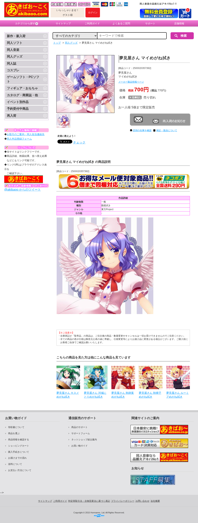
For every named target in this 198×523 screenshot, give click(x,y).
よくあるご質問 (121, 23)
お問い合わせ (142, 501)
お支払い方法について (19, 470)
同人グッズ (14, 56)
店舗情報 (179, 23)
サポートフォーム (80, 433)
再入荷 (11, 115)
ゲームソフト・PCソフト (23, 79)
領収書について (16, 427)
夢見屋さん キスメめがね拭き (67, 394)
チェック (79, 142)
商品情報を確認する (18, 439)
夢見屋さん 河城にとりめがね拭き (95, 394)
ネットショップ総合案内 (84, 439)
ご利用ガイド (92, 23)
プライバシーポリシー (122, 501)
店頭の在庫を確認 (142, 130)
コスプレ (13, 70)
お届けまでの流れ (17, 458)
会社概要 (155, 501)
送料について (15, 464)
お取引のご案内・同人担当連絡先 (25, 134)
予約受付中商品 (18, 108)
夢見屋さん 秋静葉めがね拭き (122, 394)
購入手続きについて (18, 452)
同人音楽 (13, 49)
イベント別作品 (18, 102)
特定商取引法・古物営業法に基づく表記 (89, 501)
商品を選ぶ (14, 433)
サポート (150, 23)
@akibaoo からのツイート (22, 189)
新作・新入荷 (16, 36)
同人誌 (11, 63)
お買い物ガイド (79, 445)
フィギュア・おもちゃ (22, 88)
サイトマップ (63, 23)
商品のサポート (79, 427)
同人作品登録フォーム (19, 138)
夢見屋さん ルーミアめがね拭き (177, 394)
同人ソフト (14, 42)
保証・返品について (166, 130)
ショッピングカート (18, 445)
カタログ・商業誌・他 (22, 95)
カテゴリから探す (25, 23)
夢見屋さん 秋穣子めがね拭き (150, 394)
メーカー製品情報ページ (131, 82)
